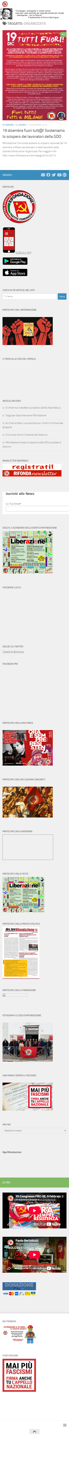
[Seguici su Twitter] (54, 175)
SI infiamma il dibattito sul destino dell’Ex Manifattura (33, 407)
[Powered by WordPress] (24, 1448)
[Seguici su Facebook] (48, 175)
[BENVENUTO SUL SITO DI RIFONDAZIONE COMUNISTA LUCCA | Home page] (6, 4)
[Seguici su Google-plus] (64, 175)
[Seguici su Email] (43, 175)
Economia (8, 124)
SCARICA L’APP (23, 252)
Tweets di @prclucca (13, 651)
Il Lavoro (21, 124)
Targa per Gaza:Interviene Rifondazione (26, 415)
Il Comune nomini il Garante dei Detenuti (26, 434)
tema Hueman (50, 1448)
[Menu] (65, 4)
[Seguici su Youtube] (59, 175)
